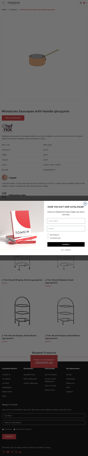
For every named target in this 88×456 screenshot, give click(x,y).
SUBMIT (66, 244)
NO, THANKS (66, 250)
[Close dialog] (85, 203)
